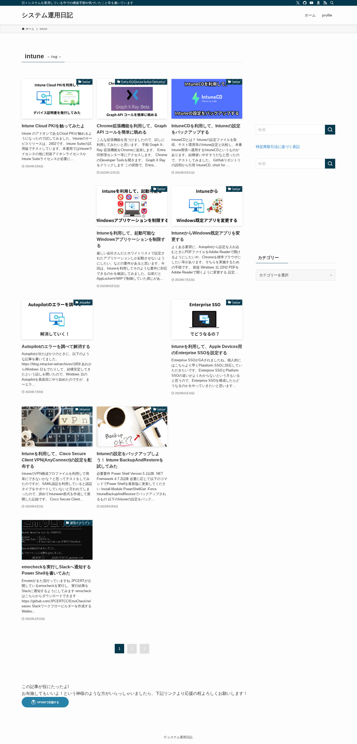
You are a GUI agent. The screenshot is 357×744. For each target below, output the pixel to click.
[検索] (332, 3)
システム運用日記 (47, 15)
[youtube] (311, 3)
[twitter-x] (298, 3)
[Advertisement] (57, 220)
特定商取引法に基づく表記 (278, 147)
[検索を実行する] (330, 130)
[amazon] (318, 3)
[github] (304, 3)
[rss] (325, 3)
